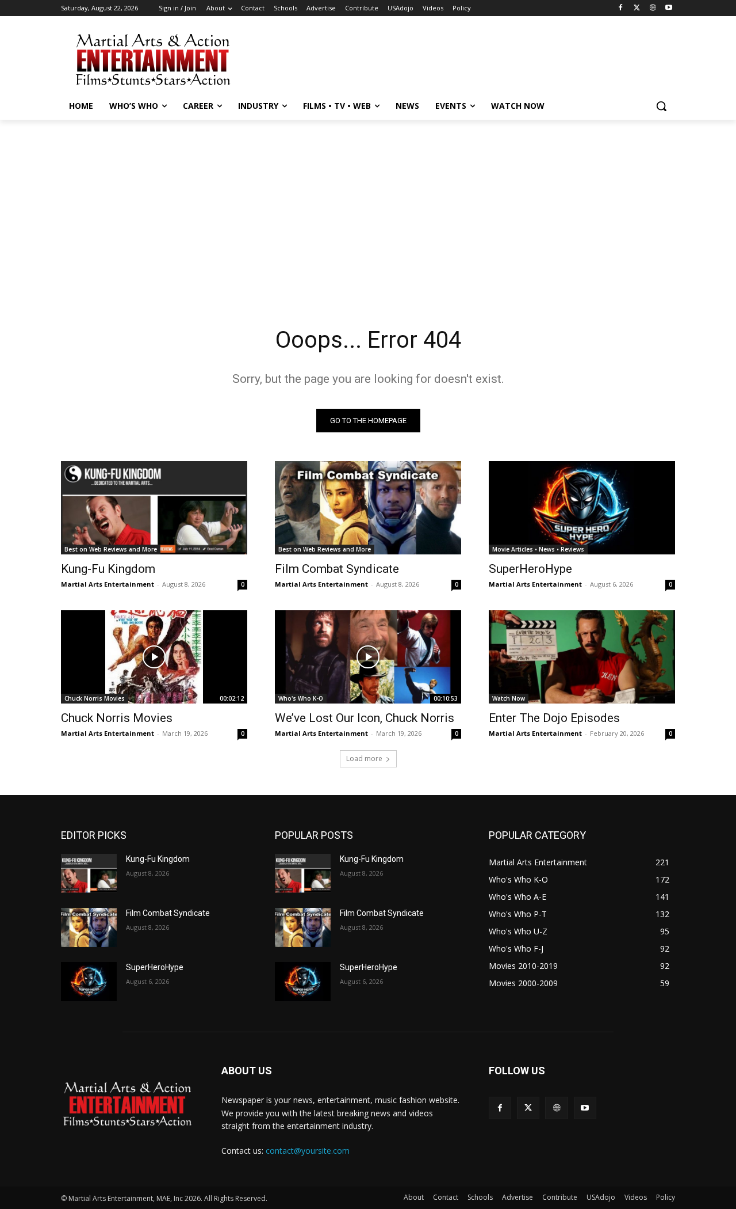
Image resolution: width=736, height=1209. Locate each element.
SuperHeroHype (530, 569)
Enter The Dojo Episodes (554, 718)
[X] (636, 8)
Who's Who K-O (300, 698)
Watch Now (508, 698)
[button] (661, 106)
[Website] (652, 8)
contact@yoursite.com (308, 1150)
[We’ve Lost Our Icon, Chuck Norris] (368, 657)
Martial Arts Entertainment (107, 584)
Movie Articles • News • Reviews (538, 549)
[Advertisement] (454, 58)
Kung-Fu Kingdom (108, 569)
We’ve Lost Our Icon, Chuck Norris (364, 718)
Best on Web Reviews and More (110, 549)
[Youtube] (668, 8)
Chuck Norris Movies (94, 698)
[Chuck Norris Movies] (154, 657)
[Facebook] (620, 8)
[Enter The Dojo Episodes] (582, 657)
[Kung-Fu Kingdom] (154, 507)
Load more (364, 758)
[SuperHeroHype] (582, 507)
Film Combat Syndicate (337, 569)
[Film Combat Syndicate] (368, 507)
